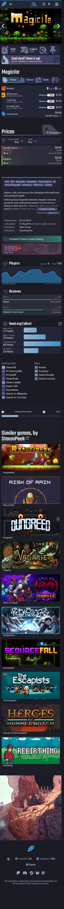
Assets (42, 367)
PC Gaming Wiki (14, 371)
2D (54, 181)
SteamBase (12, 390)
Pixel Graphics (45, 181)
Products (43, 371)
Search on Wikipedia (16, 393)
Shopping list (55, 132)
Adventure (27, 185)
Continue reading (47, 209)
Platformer (38, 185)
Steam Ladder (13, 382)
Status (31, 864)
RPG (13, 181)
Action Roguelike (13, 185)
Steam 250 (12, 386)
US (25, 858)
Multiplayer (32, 181)
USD (47, 858)
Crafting (48, 185)
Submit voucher (47, 378)
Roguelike (20, 181)
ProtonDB (11, 375)
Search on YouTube (16, 397)
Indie (7, 181)
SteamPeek (12, 378)
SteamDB (11, 367)
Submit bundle (46, 375)
